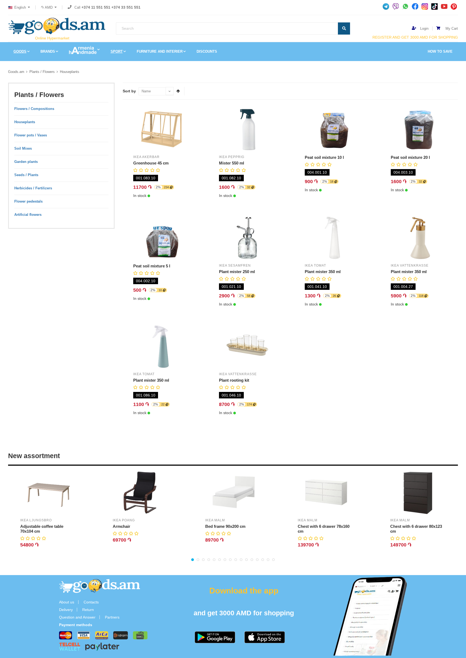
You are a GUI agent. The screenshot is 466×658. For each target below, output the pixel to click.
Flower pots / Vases (30, 135)
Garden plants (26, 162)
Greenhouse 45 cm (151, 163)
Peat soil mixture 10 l (324, 157)
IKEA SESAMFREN (235, 265)
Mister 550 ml (231, 163)
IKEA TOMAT (315, 265)
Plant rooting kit (234, 380)
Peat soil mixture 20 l (410, 157)
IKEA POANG (124, 520)
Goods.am (16, 72)
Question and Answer (77, 617)
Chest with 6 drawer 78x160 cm (324, 528)
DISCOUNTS (207, 51)
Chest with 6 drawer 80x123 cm (416, 528)
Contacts (91, 602)
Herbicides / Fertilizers (33, 188)
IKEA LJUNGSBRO (36, 520)
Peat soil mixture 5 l (151, 266)
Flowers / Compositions (34, 109)
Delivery (66, 610)
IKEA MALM (215, 520)
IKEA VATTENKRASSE (410, 265)
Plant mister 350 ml (323, 271)
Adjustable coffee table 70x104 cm (41, 528)
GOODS (19, 51)
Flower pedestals (28, 201)
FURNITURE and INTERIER (160, 51)
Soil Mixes (23, 148)
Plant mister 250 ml (237, 271)
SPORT (117, 51)
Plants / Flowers (42, 72)
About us (66, 602)
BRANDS (47, 51)
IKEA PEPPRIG (231, 157)
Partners (112, 617)
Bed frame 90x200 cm (225, 526)
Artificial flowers (28, 215)
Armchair (121, 526)
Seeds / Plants (26, 175)
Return (88, 610)
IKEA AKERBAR (146, 157)
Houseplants (69, 72)
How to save (440, 51)
